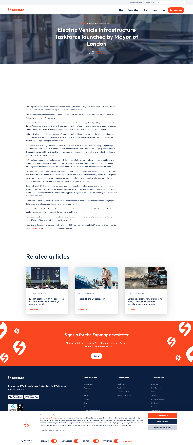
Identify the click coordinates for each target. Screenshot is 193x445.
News (155, 10)
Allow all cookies (162, 415)
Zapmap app (88, 384)
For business (123, 377)
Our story (154, 384)
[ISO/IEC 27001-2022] (15, 408)
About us (149, 3)
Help (163, 10)
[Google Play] (31, 397)
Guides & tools (133, 10)
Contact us (155, 407)
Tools (85, 392)
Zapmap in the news (158, 399)
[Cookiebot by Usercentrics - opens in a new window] (26, 441)
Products (120, 384)
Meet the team (156, 388)
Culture (153, 392)
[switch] (76, 441)
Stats (146, 10)
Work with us (121, 388)
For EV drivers (90, 377)
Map (121, 10)
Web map (87, 388)
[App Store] (15, 397)
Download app (176, 10)
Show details (127, 441)
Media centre (155, 403)
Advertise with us (123, 392)
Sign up (96, 356)
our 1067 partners (52, 418)
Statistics (87, 399)
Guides (86, 395)
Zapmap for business (134, 3)
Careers (154, 395)
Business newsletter (124, 395)
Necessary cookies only (162, 427)
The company (157, 377)
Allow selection (162, 421)
